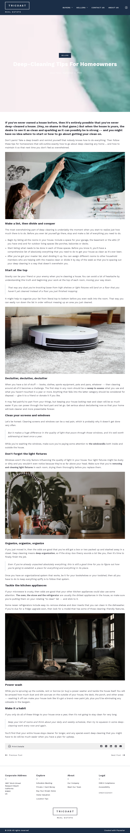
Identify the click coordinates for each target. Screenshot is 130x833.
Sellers (65, 55)
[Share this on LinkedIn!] (111, 746)
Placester (120, 830)
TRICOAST (18, 5)
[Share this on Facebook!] (101, 746)
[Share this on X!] (106, 746)
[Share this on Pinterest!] (116, 746)
